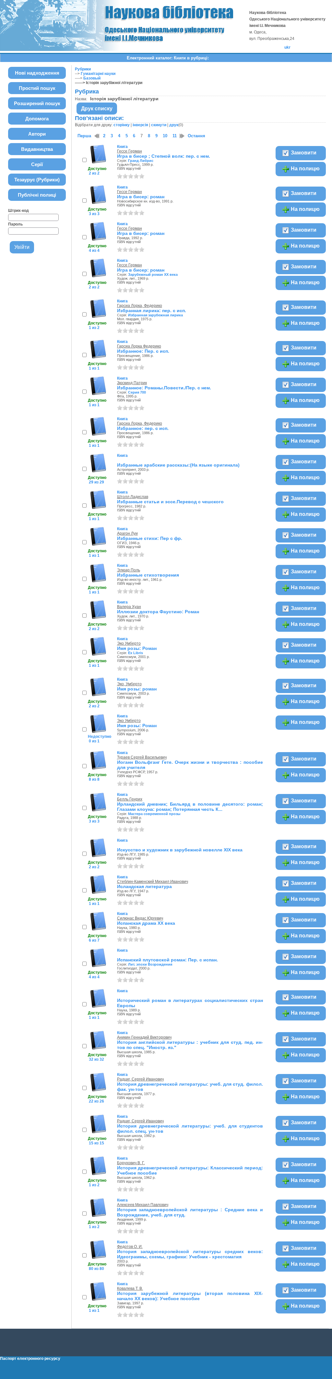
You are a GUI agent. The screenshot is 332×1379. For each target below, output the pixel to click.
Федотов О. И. (130, 1246)
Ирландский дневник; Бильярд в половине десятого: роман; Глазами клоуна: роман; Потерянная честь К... (190, 806)
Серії (37, 164)
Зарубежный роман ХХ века (153, 274)
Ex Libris (135, 653)
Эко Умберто (129, 643)
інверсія (140, 125)
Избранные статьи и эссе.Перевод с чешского (170, 501)
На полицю (305, 168)
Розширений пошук (37, 103)
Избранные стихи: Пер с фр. (149, 538)
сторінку (121, 125)
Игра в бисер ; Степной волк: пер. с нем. (163, 156)
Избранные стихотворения (148, 575)
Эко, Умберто (129, 684)
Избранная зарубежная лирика (155, 315)
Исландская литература (144, 886)
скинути (158, 125)
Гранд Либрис (140, 161)
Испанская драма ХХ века (146, 923)
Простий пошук (37, 88)
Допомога (37, 118)
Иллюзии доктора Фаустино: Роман (158, 611)
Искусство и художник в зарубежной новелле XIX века (180, 849)
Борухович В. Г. (131, 1163)
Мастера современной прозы (154, 814)
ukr (287, 47)
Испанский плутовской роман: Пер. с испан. (167, 959)
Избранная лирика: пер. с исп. (151, 310)
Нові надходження (37, 73)
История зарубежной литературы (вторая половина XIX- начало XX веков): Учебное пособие (190, 1296)
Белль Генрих (129, 799)
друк (173, 125)
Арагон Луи (127, 533)
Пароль (15, 224)
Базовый (92, 78)
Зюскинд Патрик (132, 383)
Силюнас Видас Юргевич (140, 918)
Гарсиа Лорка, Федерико (139, 305)
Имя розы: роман (137, 688)
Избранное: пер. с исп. (143, 428)
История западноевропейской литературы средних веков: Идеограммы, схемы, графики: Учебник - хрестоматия (190, 1254)
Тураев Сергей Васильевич (142, 757)
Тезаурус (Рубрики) (37, 179)
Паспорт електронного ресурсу (30, 1358)
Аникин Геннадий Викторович (144, 1037)
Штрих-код (18, 210)
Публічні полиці (37, 195)
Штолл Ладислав (132, 496)
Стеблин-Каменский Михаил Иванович (152, 881)
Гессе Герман (129, 151)
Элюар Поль (128, 570)
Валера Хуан (129, 606)
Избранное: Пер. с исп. (143, 351)
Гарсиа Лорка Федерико (139, 346)
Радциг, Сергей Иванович (140, 1079)
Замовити (303, 152)
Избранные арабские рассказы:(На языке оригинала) (178, 465)
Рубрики (83, 69)
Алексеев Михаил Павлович (142, 1204)
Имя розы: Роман (137, 648)
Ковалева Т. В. (130, 1288)
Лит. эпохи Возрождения (150, 964)
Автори (37, 134)
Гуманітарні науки (98, 73)
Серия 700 (137, 392)
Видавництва (37, 149)
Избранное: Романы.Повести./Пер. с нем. (164, 387)
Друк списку (97, 108)
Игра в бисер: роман (140, 196)
